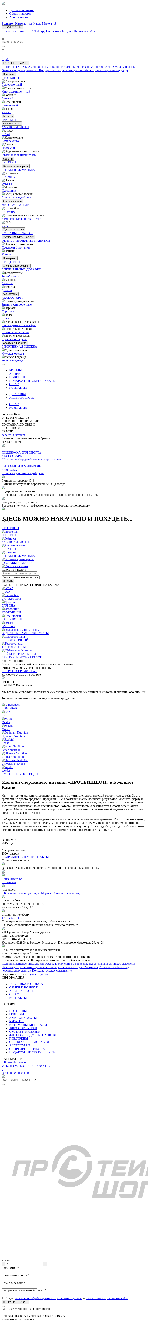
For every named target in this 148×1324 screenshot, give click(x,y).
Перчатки (8, 311)
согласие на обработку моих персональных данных (48, 1298)
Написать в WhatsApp (31, 31)
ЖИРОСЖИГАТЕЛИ (23, 1028)
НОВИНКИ (17, 377)
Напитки (7, 254)
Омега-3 (7, 183)
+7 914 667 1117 (12, 27)
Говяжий (7, 98)
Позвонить (9, 31)
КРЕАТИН (16, 1021)
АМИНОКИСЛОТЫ (23, 1017)
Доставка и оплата (21, 10)
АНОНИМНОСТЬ (21, 397)
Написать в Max (84, 31)
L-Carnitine (9, 211)
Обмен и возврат (20, 13)
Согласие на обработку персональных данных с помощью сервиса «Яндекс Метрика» (68, 965)
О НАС (14, 384)
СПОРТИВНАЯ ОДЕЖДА (27, 1048)
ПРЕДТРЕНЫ (18, 1038)
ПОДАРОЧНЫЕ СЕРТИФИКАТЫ (32, 380)
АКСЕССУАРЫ (19, 1045)
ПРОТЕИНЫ (18, 1010)
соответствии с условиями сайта (107, 1298)
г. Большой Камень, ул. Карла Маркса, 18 (29, 893)
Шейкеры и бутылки (15, 332)
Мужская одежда (13, 353)
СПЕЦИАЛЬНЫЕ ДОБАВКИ (29, 1042)
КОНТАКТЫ (18, 387)
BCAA (6, 134)
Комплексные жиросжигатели (21, 218)
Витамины (9, 176)
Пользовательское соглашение (52, 970)
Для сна (7, 290)
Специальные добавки (16, 197)
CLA (5, 225)
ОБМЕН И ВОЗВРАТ (23, 987)
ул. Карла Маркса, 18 (29, 23)
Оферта (49, 963)
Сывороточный (12, 84)
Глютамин (8, 148)
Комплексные (11, 141)
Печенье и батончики (16, 247)
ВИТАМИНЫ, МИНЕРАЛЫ (28, 1024)
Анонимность (18, 17)
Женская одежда (12, 360)
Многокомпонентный (16, 91)
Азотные (7, 283)
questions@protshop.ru (16, 1072)
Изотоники (9, 190)
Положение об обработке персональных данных (87, 963)
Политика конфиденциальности (23, 963)
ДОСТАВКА (17, 394)
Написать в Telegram (59, 31)
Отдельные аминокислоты (19, 154)
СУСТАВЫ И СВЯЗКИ (24, 1031)
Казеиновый (10, 105)
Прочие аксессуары (14, 339)
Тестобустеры (10, 276)
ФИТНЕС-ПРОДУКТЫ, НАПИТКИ (33, 1035)
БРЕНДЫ (15, 370)
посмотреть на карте (69, 893)
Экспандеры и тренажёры (19, 325)
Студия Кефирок (37, 974)
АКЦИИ (15, 373)
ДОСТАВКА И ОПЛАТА (26, 984)
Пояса (5, 318)
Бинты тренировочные (17, 304)
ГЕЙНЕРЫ (16, 1014)
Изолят (6, 112)
